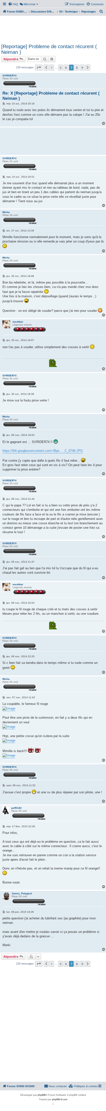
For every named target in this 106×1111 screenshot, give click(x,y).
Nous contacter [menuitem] (58, 1086)
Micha (6, 212)
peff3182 (16, 808)
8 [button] (77, 67)
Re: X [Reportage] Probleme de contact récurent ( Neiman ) (51, 96)
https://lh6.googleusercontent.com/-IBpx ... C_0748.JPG (42, 451)
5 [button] (60, 67)
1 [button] (52, 67)
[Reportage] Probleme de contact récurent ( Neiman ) (49, 49)
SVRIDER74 (9, 75)
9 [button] (82, 67)
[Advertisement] (53, 29)
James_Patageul (22, 893)
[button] (38, 68)
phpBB (42, 1095)
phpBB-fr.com (59, 1099)
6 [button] (66, 67)
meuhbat (18, 321)
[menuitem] (13, 4)
